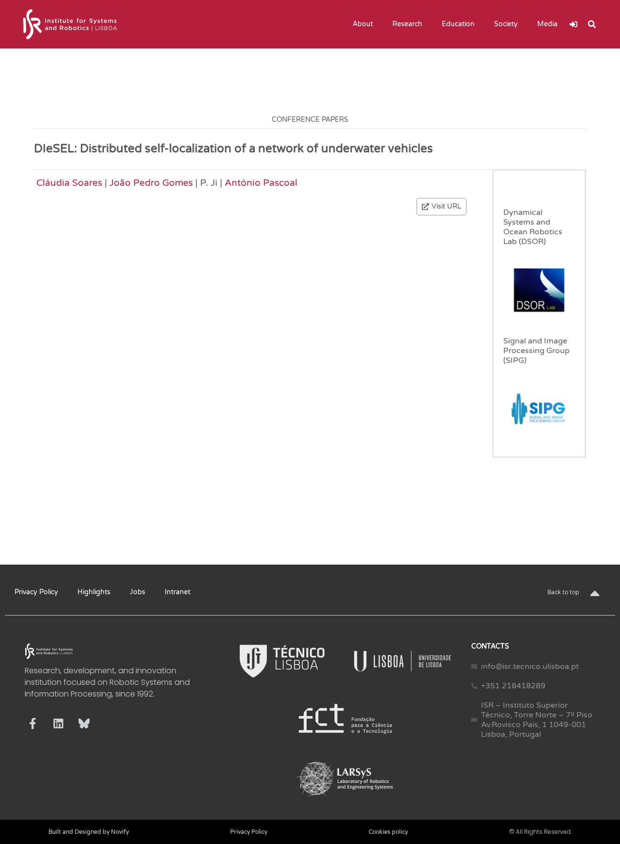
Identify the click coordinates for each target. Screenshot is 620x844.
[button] (592, 24)
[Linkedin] (58, 723)
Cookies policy (388, 831)
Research (407, 24)
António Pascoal (261, 182)
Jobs (137, 592)
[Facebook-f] (33, 723)
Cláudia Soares (69, 182)
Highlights (94, 592)
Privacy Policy (36, 592)
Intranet (177, 592)
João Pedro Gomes (151, 182)
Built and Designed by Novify (88, 831)
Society (506, 24)
